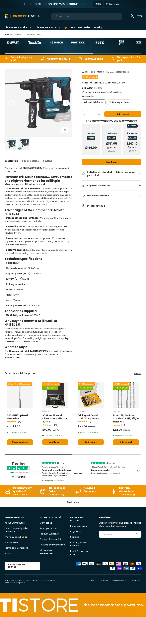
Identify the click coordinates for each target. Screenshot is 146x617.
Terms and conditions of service (113, 580)
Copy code (114, 4)
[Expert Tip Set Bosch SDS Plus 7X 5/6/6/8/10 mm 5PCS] (126, 395)
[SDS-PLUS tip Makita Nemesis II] (20, 395)
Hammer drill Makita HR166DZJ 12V (30, 34)
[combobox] (86, 16)
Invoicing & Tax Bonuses (78, 544)
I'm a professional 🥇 (51, 539)
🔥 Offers (69, 27)
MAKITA (85, 72)
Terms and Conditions (16, 547)
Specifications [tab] (30, 160)
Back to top (73, 502)
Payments (75, 531)
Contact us (46, 522)
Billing (97, 92)
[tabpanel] (38, 263)
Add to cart (123, 114)
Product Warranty (49, 533)
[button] (140, 16)
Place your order (79, 525)
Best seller (84, 27)
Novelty (98, 27)
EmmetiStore (16, 580)
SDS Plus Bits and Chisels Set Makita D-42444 (54, 418)
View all (137, 373)
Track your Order (48, 528)
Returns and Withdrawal (52, 544)
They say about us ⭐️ (16, 536)
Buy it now (111, 162)
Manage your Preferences (47, 552)
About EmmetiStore (15, 522)
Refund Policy (136, 580)
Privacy (8, 553)
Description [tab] (11, 160)
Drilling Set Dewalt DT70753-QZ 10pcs (88, 417)
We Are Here (11, 542)
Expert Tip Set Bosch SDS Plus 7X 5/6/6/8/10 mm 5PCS (126, 418)
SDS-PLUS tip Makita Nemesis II (18, 417)
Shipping (74, 536)
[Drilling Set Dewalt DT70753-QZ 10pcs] (91, 395)
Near (93, 580)
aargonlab (20, 582)
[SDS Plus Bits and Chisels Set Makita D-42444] (55, 395)
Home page (9, 34)
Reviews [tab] (47, 160)
